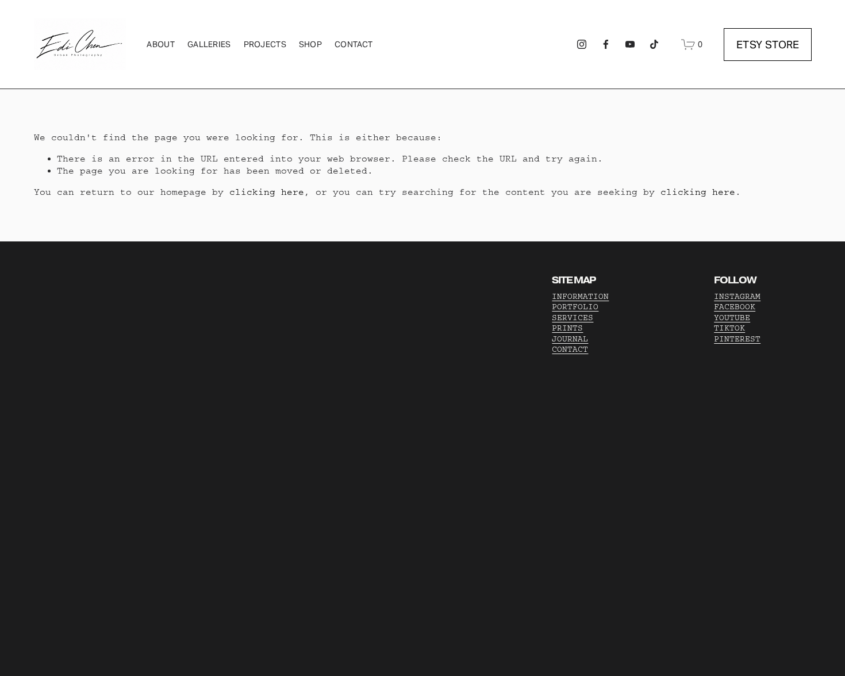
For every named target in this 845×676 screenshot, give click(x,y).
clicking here (266, 192)
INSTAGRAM (737, 296)
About (160, 44)
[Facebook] (606, 44)
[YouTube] (630, 44)
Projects (265, 44)
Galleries (209, 44)
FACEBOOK (734, 307)
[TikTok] (654, 44)
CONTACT (570, 349)
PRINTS (567, 328)
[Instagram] (581, 44)
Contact (353, 44)
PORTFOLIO (575, 307)
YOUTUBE (732, 317)
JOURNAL (570, 339)
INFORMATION (580, 296)
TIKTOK (729, 328)
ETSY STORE (768, 44)
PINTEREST (737, 339)
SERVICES (572, 317)
